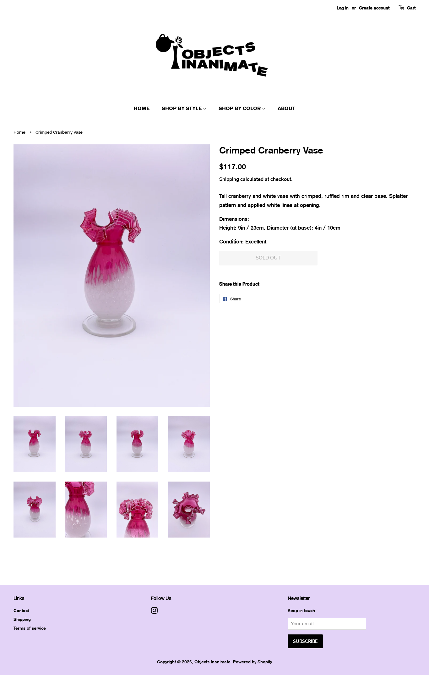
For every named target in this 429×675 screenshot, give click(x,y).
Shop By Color (240, 108)
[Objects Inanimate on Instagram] (154, 612)
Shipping (229, 179)
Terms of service (30, 628)
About (286, 108)
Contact (21, 610)
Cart (411, 8)
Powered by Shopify (252, 662)
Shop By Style (182, 108)
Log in (343, 8)
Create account (374, 8)
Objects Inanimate (212, 662)
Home (141, 108)
